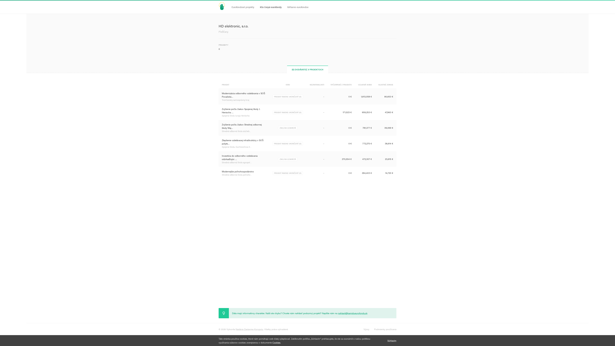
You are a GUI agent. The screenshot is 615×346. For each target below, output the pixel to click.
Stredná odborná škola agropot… (237, 162)
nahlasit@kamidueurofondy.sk (352, 313)
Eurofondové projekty (243, 7)
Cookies (276, 342)
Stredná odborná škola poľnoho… (237, 174)
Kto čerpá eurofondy (271, 7)
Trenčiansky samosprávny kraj (235, 99)
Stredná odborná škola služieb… (236, 131)
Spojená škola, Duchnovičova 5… (237, 146)
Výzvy (366, 329)
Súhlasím (391, 340)
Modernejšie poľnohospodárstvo (238, 171)
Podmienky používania (385, 329)
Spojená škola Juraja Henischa (236, 115)
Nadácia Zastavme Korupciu (249, 329)
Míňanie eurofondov (297, 7)
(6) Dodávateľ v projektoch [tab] (307, 69)
